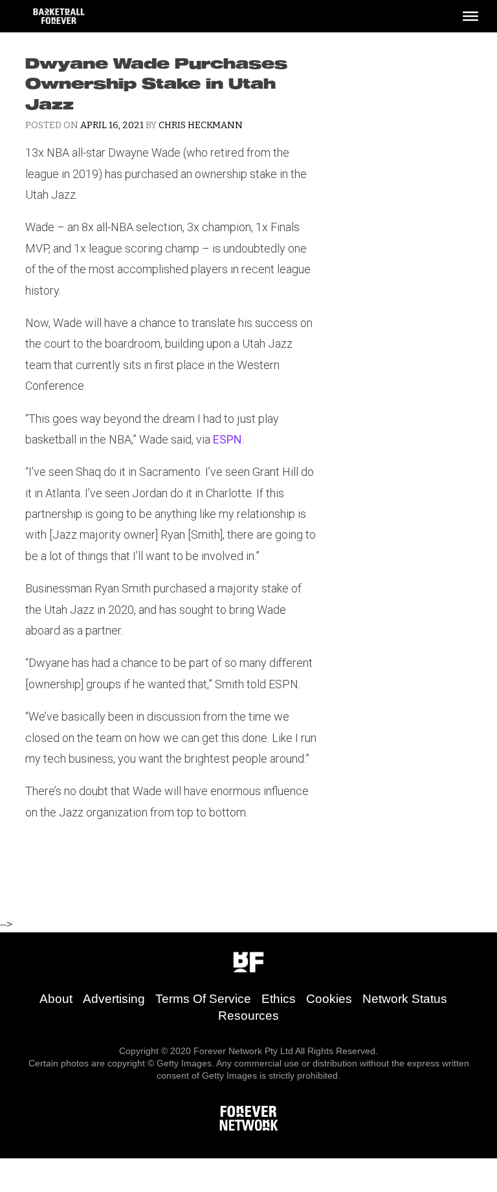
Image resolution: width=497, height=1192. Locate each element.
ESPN (227, 439)
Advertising (114, 999)
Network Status (404, 999)
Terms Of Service (203, 999)
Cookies (329, 999)
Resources (248, 1015)
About (55, 999)
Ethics (278, 999)
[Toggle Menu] (470, 16)
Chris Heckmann (201, 125)
